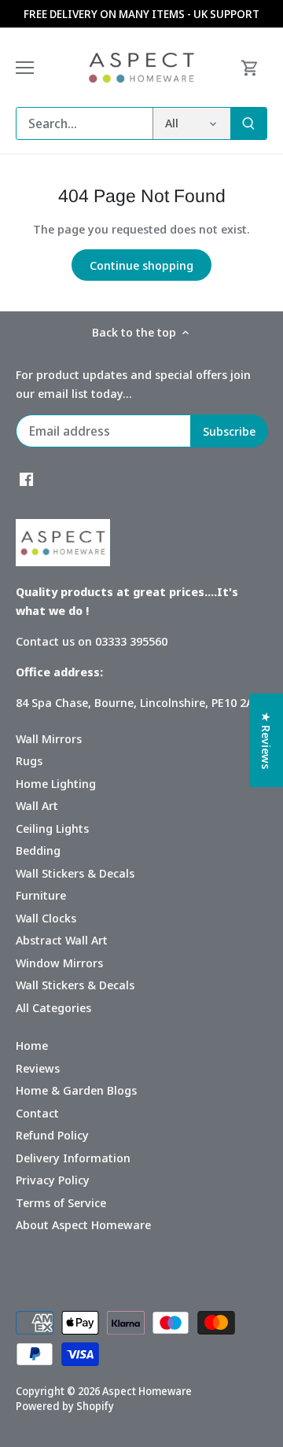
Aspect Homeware (147, 1391)
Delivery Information (73, 1157)
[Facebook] (26, 478)
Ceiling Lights (52, 828)
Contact (37, 1113)
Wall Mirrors (49, 738)
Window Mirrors (59, 962)
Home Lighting (56, 783)
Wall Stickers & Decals (75, 873)
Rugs (29, 760)
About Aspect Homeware (83, 1224)
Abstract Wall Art (62, 940)
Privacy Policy (53, 1179)
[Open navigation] (25, 67)
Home (32, 1045)
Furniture (41, 895)
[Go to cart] (250, 67)
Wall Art (37, 805)
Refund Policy (52, 1135)
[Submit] (248, 123)
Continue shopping (141, 265)
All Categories (53, 1007)
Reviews (38, 1068)
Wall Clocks (46, 918)
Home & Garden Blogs (76, 1090)
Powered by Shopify (65, 1406)
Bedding (38, 850)
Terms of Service (61, 1202)
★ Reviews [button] (266, 740)
